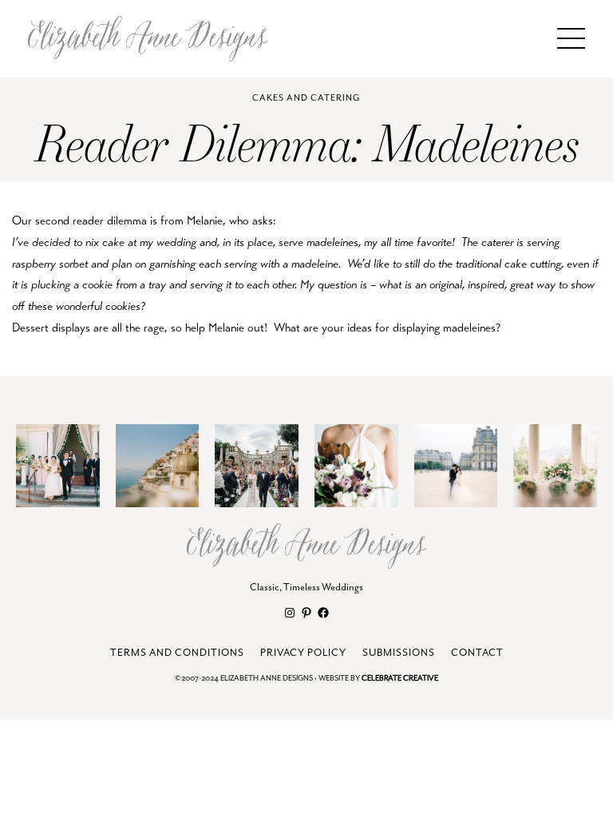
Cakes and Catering (306, 98)
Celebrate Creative (400, 678)
